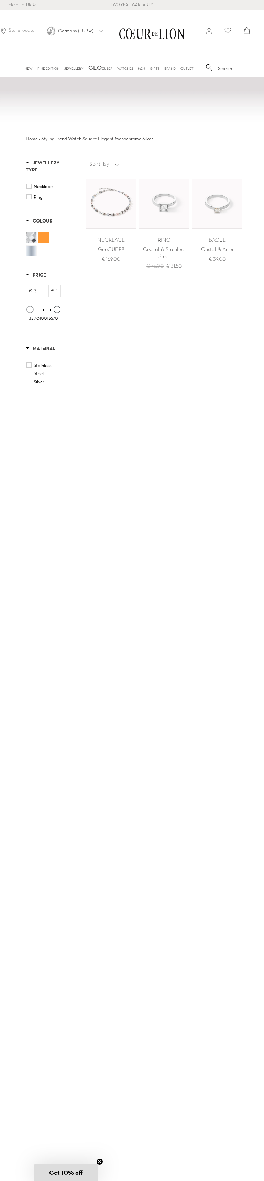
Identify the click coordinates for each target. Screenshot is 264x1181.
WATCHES (125, 68)
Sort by (99, 164)
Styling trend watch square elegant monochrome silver (97, 139)
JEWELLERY (74, 68)
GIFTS (155, 68)
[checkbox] (44, 186)
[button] (66, 1172)
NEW (29, 68)
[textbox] (35, 291)
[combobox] (234, 68)
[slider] (29, 309)
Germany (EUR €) (76, 31)
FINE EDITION (48, 68)
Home (32, 139)
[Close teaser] (99, 1161)
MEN (141, 68)
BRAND (170, 68)
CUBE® (100, 68)
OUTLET (187, 68)
